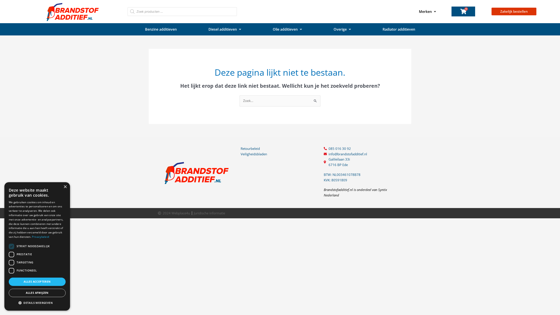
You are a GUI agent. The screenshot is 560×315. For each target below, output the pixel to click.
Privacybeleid (40, 237)
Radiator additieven (399, 29)
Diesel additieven (222, 29)
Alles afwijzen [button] (37, 293)
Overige (340, 29)
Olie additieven (285, 29)
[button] (37, 303)
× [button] (65, 187)
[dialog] (37, 246)
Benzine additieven (161, 29)
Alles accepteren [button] (37, 282)
